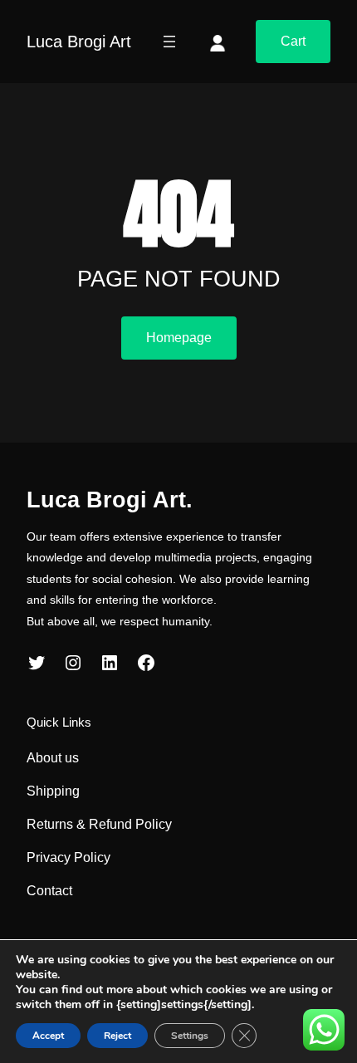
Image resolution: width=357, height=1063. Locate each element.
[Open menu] (169, 41)
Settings (189, 1035)
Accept (48, 1035)
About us (53, 758)
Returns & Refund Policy (99, 824)
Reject (117, 1035)
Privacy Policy (68, 857)
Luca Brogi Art (79, 41)
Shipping (53, 791)
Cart (293, 41)
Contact (49, 891)
